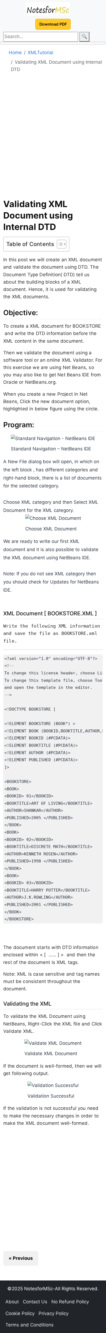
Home (15, 52)
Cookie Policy (20, 1313)
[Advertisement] (53, 138)
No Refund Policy (70, 1301)
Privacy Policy (53, 1313)
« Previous (21, 1258)
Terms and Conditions (29, 1325)
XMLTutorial (40, 52)
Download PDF (53, 24)
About (12, 1301)
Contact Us (35, 1301)
